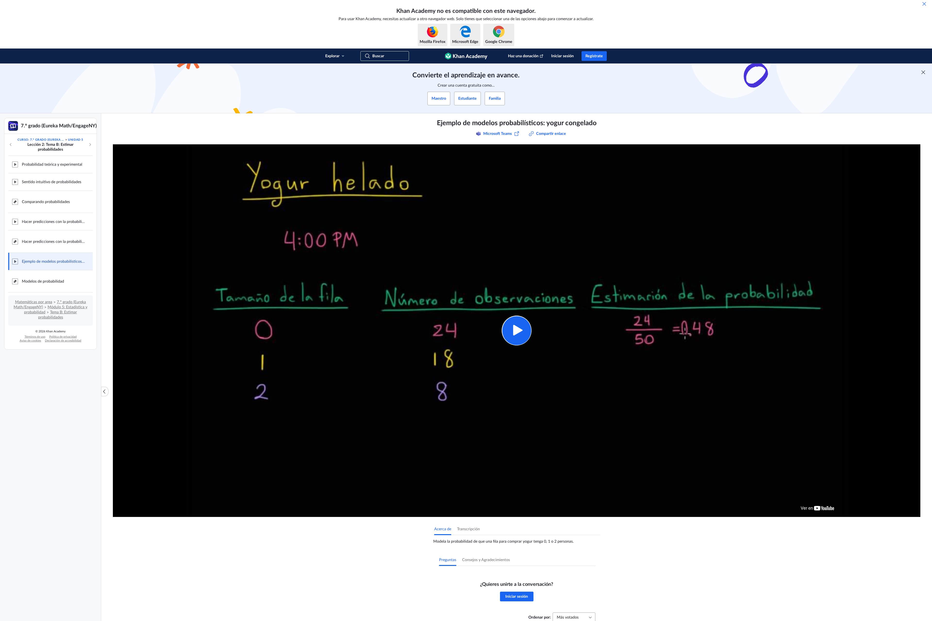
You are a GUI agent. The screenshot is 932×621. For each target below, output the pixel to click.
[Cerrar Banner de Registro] (923, 72)
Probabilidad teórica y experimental (52, 164)
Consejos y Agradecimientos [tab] (486, 560)
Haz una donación (523, 56)
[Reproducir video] (516, 330)
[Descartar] (924, 4)
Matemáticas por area (33, 302)
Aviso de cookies (30, 340)
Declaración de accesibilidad (63, 340)
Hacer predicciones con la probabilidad (53, 222)
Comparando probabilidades (46, 202)
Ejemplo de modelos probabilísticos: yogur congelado (53, 261)
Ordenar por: (539, 617)
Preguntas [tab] (447, 560)
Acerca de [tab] (442, 529)
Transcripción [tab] (468, 529)
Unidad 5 (75, 139)
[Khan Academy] (466, 56)
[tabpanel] (516, 539)
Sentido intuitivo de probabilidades (51, 182)
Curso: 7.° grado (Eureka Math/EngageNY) (40, 139)
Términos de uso (35, 336)
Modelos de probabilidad (43, 281)
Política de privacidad (63, 336)
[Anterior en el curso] (11, 144)
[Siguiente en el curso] (90, 144)
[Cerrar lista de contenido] (105, 391)
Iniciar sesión (562, 56)
